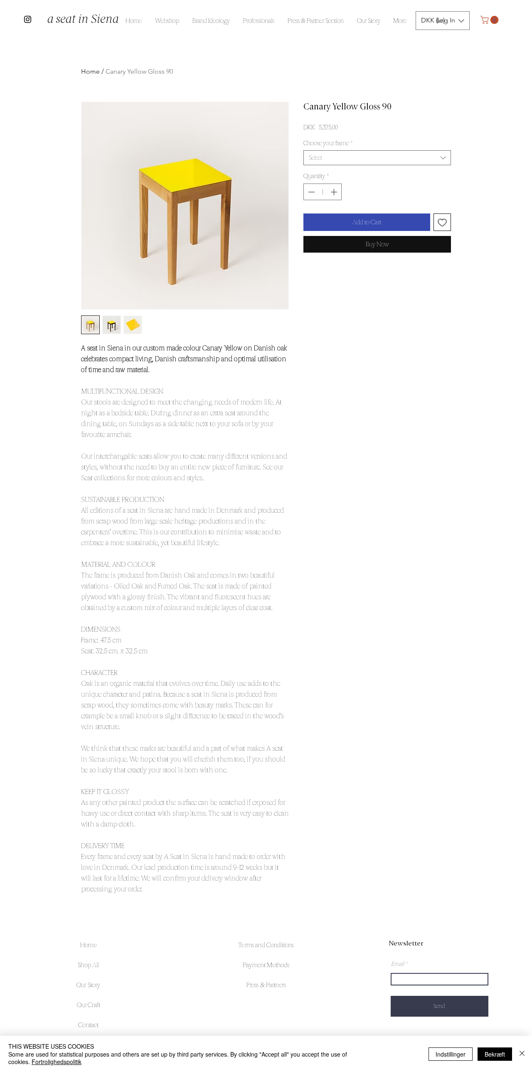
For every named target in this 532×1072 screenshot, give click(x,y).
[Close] (522, 1053)
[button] (490, 20)
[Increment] (334, 192)
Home (90, 71)
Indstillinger (451, 1054)
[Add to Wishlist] (442, 222)
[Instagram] (27, 19)
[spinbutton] (322, 192)
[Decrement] (310, 192)
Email (397, 964)
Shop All (88, 965)
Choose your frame (327, 143)
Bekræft (495, 1054)
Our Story (88, 985)
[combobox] (377, 157)
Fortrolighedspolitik (56, 1061)
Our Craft (88, 1005)
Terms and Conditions (266, 945)
